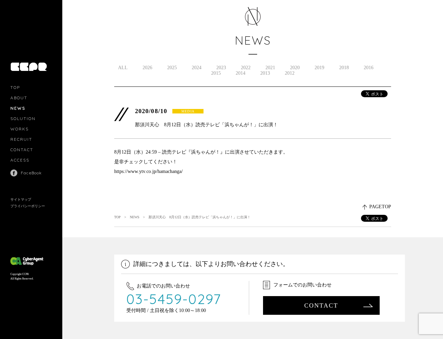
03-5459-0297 (174, 299)
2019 (319, 67)
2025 (172, 67)
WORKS (19, 128)
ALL (123, 67)
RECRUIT (21, 139)
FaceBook (31, 172)
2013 (265, 73)
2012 (290, 73)
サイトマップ (20, 199)
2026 (147, 67)
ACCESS (19, 160)
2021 (270, 67)
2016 (368, 67)
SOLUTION (23, 118)
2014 (240, 73)
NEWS (17, 108)
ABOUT (18, 97)
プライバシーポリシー (27, 206)
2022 (246, 67)
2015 (216, 73)
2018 (344, 67)
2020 (295, 67)
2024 (196, 67)
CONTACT (21, 149)
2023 (221, 67)
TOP (15, 87)
